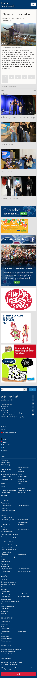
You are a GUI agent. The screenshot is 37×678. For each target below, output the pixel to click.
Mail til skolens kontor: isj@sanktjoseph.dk (13, 413)
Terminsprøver (5, 564)
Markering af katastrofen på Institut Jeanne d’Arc (24, 491)
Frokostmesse (22, 631)
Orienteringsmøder (23, 520)
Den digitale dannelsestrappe (10, 601)
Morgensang (4, 624)
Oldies (5, 451)
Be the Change (22, 477)
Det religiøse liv (6, 618)
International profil (6, 654)
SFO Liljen (4, 580)
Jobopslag (4, 513)
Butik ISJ (3, 613)
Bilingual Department (9, 432)
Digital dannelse (6, 599)
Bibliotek (5, 439)
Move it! (4, 483)
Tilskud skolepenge (23, 529)
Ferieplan (4, 604)
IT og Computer (5, 561)
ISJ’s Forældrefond (7, 532)
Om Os (3, 456)
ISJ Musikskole (6, 658)
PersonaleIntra (7, 448)
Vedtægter (4, 508)
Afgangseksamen (7, 569)
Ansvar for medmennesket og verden (12, 474)
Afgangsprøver (5, 566)
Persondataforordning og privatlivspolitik (13, 537)
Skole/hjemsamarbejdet (8, 584)
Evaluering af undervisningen (10, 545)
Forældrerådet (5, 503)
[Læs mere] (31, 77)
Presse (3, 430)
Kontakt (3, 427)
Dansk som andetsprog (8, 557)
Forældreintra (7, 445)
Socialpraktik (5, 587)
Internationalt (6, 645)
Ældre (2, 90)
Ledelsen (3, 498)
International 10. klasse (8, 651)
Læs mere (25, 669)
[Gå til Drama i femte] (18, 132)
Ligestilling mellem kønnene (9, 534)
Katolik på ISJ (5, 636)
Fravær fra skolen (23, 594)
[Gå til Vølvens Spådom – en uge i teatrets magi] (18, 105)
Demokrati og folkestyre (8, 510)
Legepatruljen (5, 609)
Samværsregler (5, 591)
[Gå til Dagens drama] (18, 159)
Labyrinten (21, 471)
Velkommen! (4, 460)
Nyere (34, 90)
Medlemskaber (5, 462)
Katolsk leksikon (6, 641)
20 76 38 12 (4, 411)
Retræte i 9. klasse (6, 638)
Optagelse (4, 515)
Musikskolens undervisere (9, 664)
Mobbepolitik (6, 596)
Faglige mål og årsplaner (8, 550)
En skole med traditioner (8, 582)
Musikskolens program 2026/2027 (11, 662)
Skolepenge (4, 527)
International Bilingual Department (11, 649)
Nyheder (13, 86)
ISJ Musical (4, 611)
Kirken (3, 626)
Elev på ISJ (4, 576)
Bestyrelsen (4, 495)
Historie (3, 486)
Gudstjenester (6, 631)
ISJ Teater (8, 86)
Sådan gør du (6, 524)
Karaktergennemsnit (24, 569)
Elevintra (5, 442)
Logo (3, 471)
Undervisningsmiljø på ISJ (8, 606)
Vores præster (5, 634)
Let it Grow (21, 479)
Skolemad (4, 589)
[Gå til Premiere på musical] (18, 186)
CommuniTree (6, 477)
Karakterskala (6, 571)
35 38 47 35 (4, 406)
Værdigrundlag (5, 465)
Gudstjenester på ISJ (7, 629)
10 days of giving (7, 479)
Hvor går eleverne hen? (25, 571)
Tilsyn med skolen (6, 547)
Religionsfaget (22, 554)
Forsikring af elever (23, 596)
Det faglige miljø (7, 541)
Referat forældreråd (24, 505)
